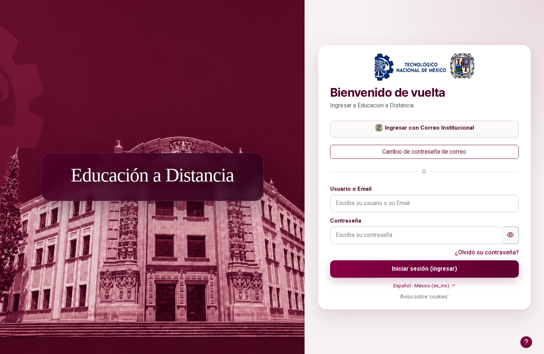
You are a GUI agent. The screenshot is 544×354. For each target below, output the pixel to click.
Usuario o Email (351, 189)
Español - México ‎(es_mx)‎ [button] (421, 285)
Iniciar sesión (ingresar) (424, 268)
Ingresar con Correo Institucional (428, 127)
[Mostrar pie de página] (526, 342)
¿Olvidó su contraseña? (487, 252)
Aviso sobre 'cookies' (424, 297)
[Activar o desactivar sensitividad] (510, 235)
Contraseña (345, 220)
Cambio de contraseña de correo (424, 151)
